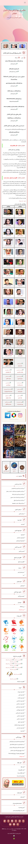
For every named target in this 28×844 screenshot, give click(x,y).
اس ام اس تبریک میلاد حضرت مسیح (17, 497)
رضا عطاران (8, 336)
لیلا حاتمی (8, 265)
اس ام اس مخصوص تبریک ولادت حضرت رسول (15, 491)
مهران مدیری (20, 378)
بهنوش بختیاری (8, 316)
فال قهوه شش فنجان (20, 541)
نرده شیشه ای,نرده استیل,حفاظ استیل (17, 744)
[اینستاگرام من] (12, 821)
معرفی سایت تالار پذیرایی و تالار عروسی (17, 747)
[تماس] (8, 821)
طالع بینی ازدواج (14, 470)
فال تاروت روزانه (21, 692)
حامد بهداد (8, 215)
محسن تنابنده (20, 385)
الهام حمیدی (8, 255)
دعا (23, 575)
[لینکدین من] (10, 824)
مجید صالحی (8, 378)
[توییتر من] (4, 821)
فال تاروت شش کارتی (20, 713)
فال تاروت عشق (21, 722)
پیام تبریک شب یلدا (20, 776)
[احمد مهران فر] (22, 46)
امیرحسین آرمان (20, 255)
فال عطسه (22, 797)
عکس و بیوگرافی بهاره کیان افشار (14, 11)
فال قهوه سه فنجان (20, 538)
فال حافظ (22, 767)
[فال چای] (20, 453)
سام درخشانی (8, 285)
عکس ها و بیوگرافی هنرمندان (18, 810)
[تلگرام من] (19, 821)
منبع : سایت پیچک (22, 201)
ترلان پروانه (20, 285)
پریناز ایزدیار (8, 225)
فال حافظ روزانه (21, 770)
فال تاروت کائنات (21, 698)
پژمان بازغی (20, 356)
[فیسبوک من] (15, 821)
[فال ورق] (8, 453)
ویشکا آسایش (20, 316)
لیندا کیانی (20, 245)
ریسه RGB (22, 607)
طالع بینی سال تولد (20, 681)
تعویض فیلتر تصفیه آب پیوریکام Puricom (16, 753)
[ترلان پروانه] (14, 46)
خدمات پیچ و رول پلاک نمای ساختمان (17, 750)
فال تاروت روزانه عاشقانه (19, 725)
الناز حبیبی (8, 326)
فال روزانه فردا (21, 807)
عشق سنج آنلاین (21, 596)
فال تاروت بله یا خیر (20, 728)
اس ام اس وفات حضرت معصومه (18, 503)
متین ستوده (20, 225)
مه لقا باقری (20, 215)
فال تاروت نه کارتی (20, 716)
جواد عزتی (20, 398)
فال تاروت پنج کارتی (20, 710)
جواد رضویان (8, 398)
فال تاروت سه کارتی (20, 704)
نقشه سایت (9, 833)
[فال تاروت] (20, 430)
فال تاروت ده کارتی (20, 719)
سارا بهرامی (20, 366)
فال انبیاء (22, 524)
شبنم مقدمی (20, 265)
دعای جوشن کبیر (21, 572)
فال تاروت (22, 731)
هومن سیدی (20, 296)
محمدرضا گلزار (8, 404)
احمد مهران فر (8, 306)
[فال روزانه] (8, 430)
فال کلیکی (22, 586)
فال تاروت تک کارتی (20, 701)
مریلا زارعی (8, 385)
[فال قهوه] (20, 441)
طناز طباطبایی (8, 235)
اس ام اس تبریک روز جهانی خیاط (18, 494)
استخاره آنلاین (21, 514)
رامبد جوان (8, 275)
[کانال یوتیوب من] (14, 824)
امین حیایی (20, 275)
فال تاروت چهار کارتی (20, 707)
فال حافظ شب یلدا (20, 773)
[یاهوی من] (23, 821)
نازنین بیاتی (20, 391)
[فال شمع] (8, 441)
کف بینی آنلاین (21, 551)
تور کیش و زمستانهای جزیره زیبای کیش (16, 741)
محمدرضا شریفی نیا (8, 391)
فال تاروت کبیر (21, 695)
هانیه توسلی (8, 296)
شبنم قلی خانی (20, 346)
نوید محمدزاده (20, 404)
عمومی (17, 476)
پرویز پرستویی (20, 235)
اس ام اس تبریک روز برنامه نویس (18, 488)
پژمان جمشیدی (20, 372)
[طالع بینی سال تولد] (14, 669)
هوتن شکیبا (20, 326)
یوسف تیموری (8, 366)
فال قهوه (22, 535)
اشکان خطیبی (20, 336)
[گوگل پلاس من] (17, 824)
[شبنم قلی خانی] (6, 46)
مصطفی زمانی (20, 306)
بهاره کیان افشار (8, 245)
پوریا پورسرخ (8, 346)
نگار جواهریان (8, 372)
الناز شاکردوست (8, 356)
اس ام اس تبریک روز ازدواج (19, 500)
